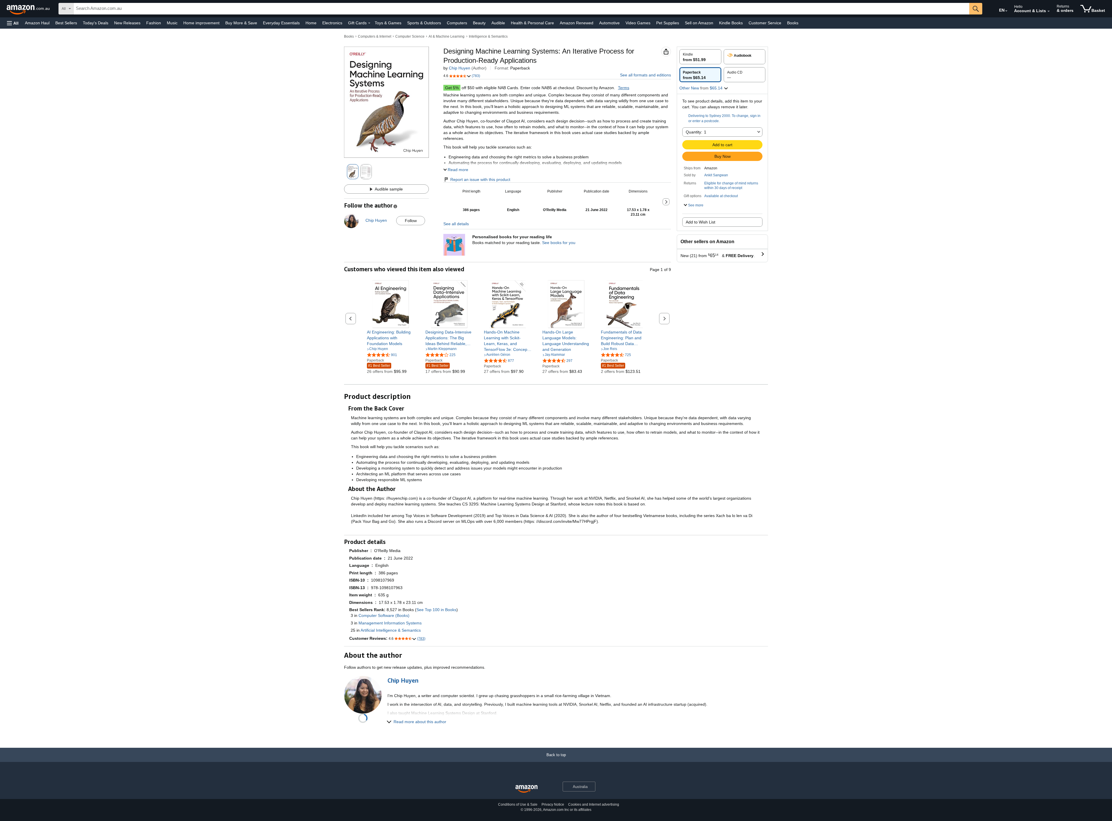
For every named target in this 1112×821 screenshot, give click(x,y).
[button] (12, 23)
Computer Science (410, 36)
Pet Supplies (667, 23)
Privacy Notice (553, 804)
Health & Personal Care (532, 23)
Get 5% (452, 87)
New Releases (127, 23)
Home (311, 23)
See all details (456, 223)
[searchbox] (521, 8)
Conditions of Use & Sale (517, 804)
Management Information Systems (390, 623)
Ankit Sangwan (716, 175)
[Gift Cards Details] (369, 23)
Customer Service (765, 23)
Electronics (332, 23)
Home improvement (201, 23)
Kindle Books (731, 23)
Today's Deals (95, 23)
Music (172, 23)
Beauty (479, 23)
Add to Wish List (700, 222)
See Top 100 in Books (436, 609)
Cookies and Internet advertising (593, 804)
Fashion (153, 23)
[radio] (700, 57)
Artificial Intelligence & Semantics (391, 630)
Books (792, 23)
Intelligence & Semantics (488, 36)
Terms (623, 87)
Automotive (609, 23)
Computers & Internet (374, 36)
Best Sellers (66, 23)
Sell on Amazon (699, 23)
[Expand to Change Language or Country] (1006, 11)
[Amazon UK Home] (526, 789)
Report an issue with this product (480, 179)
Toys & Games (388, 23)
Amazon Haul (37, 23)
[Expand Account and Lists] (1048, 11)
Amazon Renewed (576, 23)
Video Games (638, 23)
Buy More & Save (241, 23)
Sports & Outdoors (424, 23)
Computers (457, 23)
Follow (411, 220)
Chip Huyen (459, 68)
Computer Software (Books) (384, 615)
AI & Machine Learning (446, 36)
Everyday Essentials (281, 23)
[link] (391, 338)
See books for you (558, 242)
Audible (498, 23)
